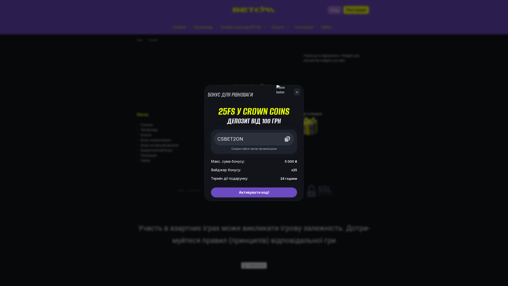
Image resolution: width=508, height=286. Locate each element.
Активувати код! (254, 192)
